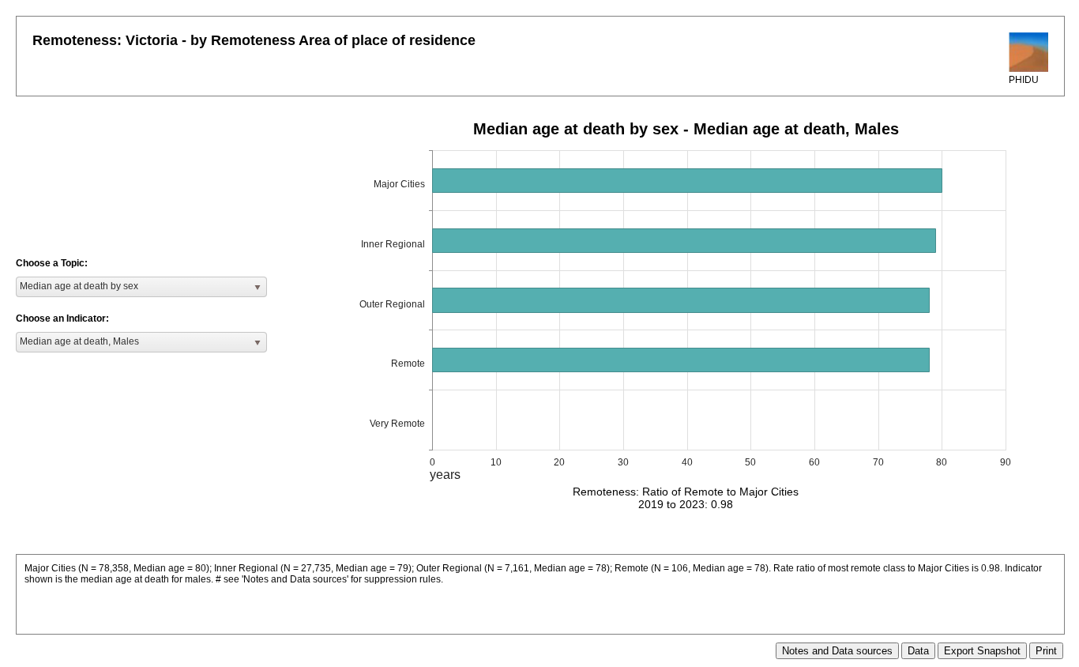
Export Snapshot (982, 651)
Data (918, 651)
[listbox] (141, 287)
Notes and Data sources (837, 651)
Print (1046, 651)
